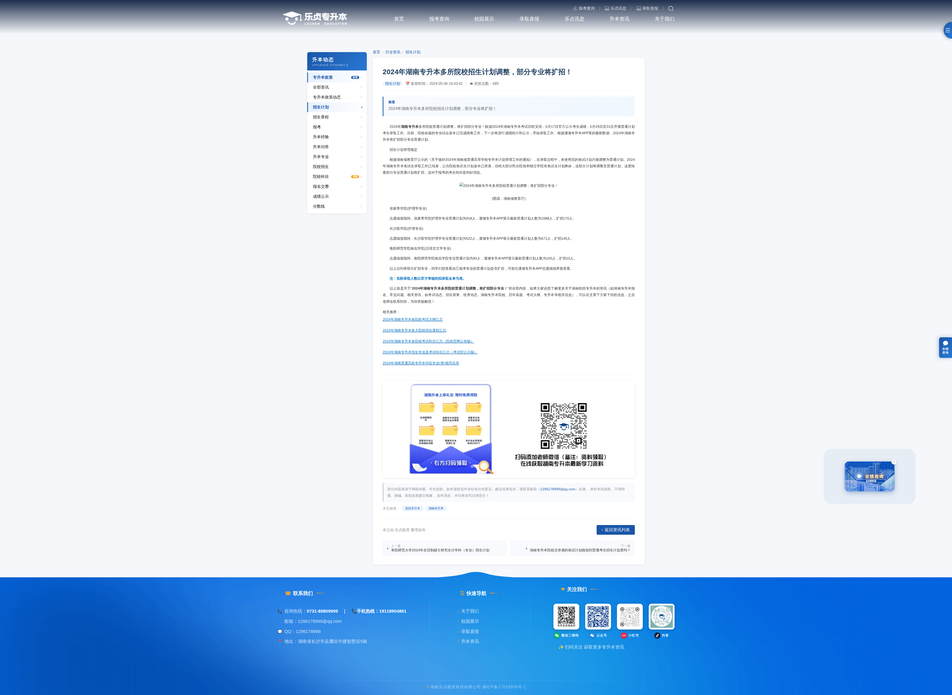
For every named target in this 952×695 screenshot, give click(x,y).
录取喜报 (650, 8)
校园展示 (468, 621)
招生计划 (413, 52)
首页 (376, 52)
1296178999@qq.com (557, 489)
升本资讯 (468, 641)
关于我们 (468, 611)
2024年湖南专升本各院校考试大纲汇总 (413, 319)
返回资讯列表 (616, 529)
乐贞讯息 (618, 8)
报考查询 (587, 8)
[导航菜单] (948, 30)
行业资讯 (392, 52)
